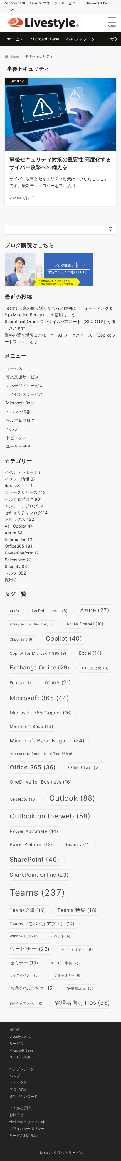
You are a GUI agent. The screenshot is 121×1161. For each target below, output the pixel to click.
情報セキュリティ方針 (27, 1122)
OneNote (23, 799)
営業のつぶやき (32, 988)
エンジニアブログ (24, 505)
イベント (60, 936)
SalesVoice (18, 559)
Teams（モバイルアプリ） (42, 924)
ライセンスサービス (24, 394)
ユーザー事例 (64, 963)
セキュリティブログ (26, 512)
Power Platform (31, 844)
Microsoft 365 (39, 698)
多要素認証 (79, 988)
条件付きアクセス (26, 1003)
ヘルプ (12, 428)
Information (18, 539)
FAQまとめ (95, 668)
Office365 (18, 546)
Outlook (72, 798)
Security (16, 566)
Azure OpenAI (84, 624)
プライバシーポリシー (27, 1129)
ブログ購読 (18, 1089)
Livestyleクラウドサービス (60, 1153)
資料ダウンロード (23, 1096)
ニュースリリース (25, 492)
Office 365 (33, 767)
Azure (14, 532)
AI (14, 611)
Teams (37, 892)
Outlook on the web (50, 816)
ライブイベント (24, 975)
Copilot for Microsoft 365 (38, 653)
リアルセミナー (65, 975)
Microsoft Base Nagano (47, 740)
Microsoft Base (31, 726)
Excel (90, 653)
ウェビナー (30, 949)
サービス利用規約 (23, 1136)
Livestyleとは (20, 1036)
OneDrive (85, 767)
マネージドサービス (24, 385)
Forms (20, 682)
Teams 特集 (77, 910)
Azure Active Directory (32, 624)
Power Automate (34, 831)
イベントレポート (23, 472)
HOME (14, 1030)
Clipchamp (21, 639)
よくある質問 (20, 1108)
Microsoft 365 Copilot (41, 713)
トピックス (16, 437)
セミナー (24, 963)
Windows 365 (24, 936)
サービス (16, 1044)
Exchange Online (40, 667)
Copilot (64, 638)
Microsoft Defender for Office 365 (42, 754)
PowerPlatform (22, 552)
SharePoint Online (39, 875)
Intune (57, 682)
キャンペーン (19, 485)
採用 (11, 579)
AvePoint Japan (49, 611)
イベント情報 (18, 411)
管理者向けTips (82, 1002)
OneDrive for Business (41, 782)
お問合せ (16, 1115)
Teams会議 (27, 910)
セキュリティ (77, 949)
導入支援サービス (22, 376)
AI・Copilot (19, 525)
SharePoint (35, 859)
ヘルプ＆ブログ (23, 499)
